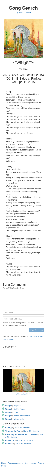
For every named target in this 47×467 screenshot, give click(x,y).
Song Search (23, 7)
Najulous (13, 405)
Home (3, 463)
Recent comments (15, 463)
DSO (11, 412)
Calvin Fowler (15, 409)
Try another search (23, 12)
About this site (30, 463)
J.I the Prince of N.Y (17, 415)
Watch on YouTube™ (23, 394)
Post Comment (36, 330)
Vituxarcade (14, 419)
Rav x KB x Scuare (17, 427)
